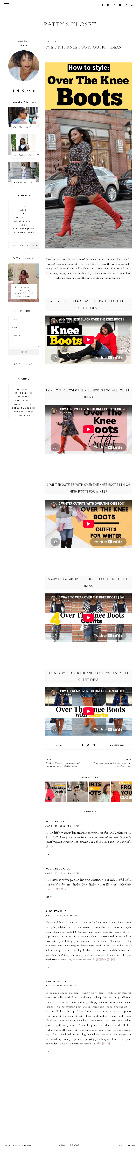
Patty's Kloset (70, 24)
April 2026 (23, 400)
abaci (23, 209)
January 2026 (23, 411)
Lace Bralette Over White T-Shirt (24, 155)
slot (47, 833)
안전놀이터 (103, 1043)
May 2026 (23, 396)
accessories (24, 217)
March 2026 (23, 404)
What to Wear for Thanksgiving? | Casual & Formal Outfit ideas (63, 762)
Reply (48, 854)
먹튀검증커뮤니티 (104, 959)
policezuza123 (58, 821)
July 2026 (23, 389)
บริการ (49, 846)
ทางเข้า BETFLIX (55, 889)
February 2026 (23, 408)
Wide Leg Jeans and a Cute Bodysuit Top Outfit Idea (112, 762)
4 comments (117, 745)
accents (23, 213)
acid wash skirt (23, 232)
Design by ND (126, 1145)
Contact (75, 1145)
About (63, 1145)
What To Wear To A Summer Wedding (24, 182)
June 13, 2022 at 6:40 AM (61, 985)
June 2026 (23, 393)
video (61, 745)
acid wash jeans (23, 228)
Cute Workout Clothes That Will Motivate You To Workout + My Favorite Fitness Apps (24, 127)
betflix (49, 880)
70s (24, 206)
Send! (24, 352)
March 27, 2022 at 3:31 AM (62, 826)
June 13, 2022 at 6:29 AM (61, 915)
